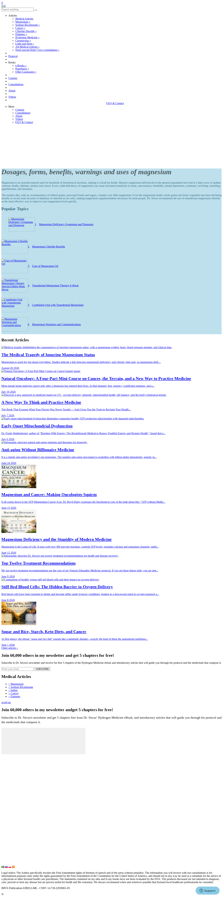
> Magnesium (16, 683)
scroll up (6, 702)
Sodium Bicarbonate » (27, 24)
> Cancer (13, 693)
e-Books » (21, 65)
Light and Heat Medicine (17, 863)
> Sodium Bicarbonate (20, 687)
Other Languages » (25, 71)
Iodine (5, 829)
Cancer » (20, 28)
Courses (12, 78)
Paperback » (22, 68)
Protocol (13, 56)
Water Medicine (11, 852)
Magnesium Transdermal (17, 817)
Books (5, 785)
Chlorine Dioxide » (26, 31)
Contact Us (8, 797)
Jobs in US (8, 814)
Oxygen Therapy (12, 840)
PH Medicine (9, 823)
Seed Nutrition (10, 857)
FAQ (4, 791)
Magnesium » (22, 21)
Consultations (15, 84)
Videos (12, 96)
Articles (6, 762)
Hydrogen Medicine (14, 846)
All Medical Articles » (27, 46)
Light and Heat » (24, 43)
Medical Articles (24, 18)
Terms (5, 808)
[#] (3, 6)
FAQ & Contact (115, 103)
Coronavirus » (23, 40)
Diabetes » (21, 34)
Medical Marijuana (13, 835)
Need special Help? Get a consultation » (37, 49)
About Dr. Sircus (12, 774)
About (11, 90)
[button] (35, 10)
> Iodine (13, 690)
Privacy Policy (10, 802)
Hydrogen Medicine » (27, 37)
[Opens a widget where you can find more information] (207, 891)
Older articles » (9, 648)
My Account (9, 756)
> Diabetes (14, 696)
